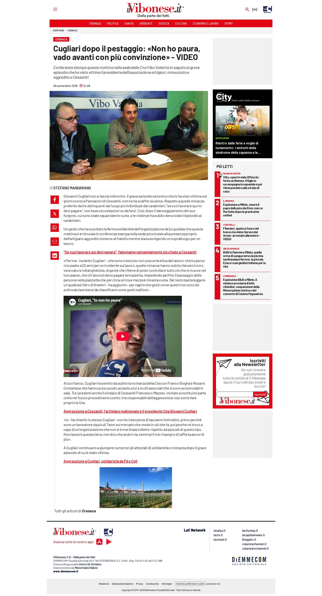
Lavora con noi (213, 583)
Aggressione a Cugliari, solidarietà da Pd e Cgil (100, 461)
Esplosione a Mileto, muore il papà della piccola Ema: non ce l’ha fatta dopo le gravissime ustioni (243, 210)
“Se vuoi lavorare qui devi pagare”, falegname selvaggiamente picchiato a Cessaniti (130, 252)
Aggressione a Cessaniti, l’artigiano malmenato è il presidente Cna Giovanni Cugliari (130, 411)
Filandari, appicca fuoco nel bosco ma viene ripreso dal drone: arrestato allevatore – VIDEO (241, 233)
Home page (58, 30)
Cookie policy (152, 583)
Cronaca (72, 30)
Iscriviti (260, 394)
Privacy (139, 583)
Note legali (167, 583)
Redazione (104, 583)
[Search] (247, 10)
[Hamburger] (52, 9)
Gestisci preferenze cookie (190, 583)
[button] (54, 200)
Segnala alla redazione (122, 583)
